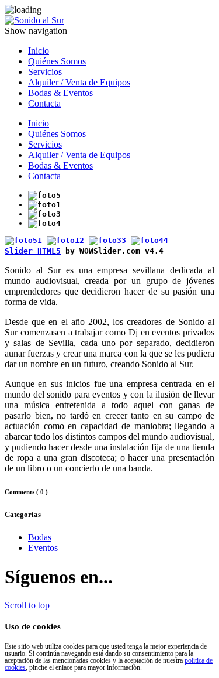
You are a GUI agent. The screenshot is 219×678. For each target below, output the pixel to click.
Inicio (38, 51)
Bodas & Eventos (60, 93)
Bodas (39, 537)
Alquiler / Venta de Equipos (79, 82)
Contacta (44, 103)
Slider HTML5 (33, 250)
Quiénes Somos (57, 61)
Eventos (43, 548)
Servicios (45, 72)
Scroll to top (27, 605)
